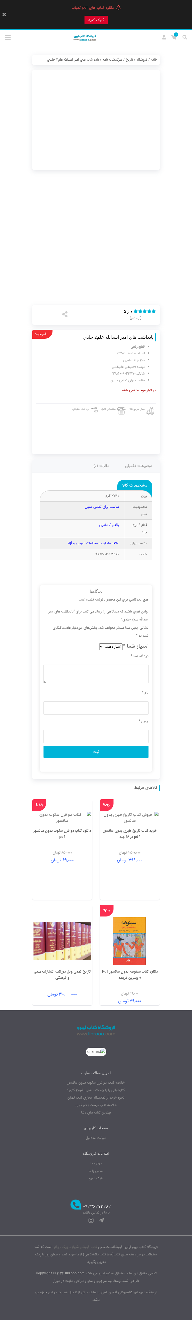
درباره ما (96, 1163)
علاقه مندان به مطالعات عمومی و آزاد (93, 543)
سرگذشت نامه (112, 59)
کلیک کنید (96, 20)
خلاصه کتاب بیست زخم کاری (96, 1105)
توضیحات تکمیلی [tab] (138, 466)
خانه (154, 59)
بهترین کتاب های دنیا (96, 1112)
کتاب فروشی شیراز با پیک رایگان (74, 1247)
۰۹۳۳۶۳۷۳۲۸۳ (97, 1206)
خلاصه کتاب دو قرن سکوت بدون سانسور (96, 1082)
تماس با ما (96, 1171)
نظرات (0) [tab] (101, 466)
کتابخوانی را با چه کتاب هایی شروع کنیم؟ (96, 1090)
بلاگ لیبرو (96, 1178)
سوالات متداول (96, 1138)
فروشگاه (142, 59)
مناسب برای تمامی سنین (102, 506)
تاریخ (129, 59)
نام (145, 693)
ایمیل (143, 721)
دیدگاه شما (139, 656)
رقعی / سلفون (109, 525)
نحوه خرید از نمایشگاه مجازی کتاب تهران (96, 1097)
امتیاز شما (135, 646)
